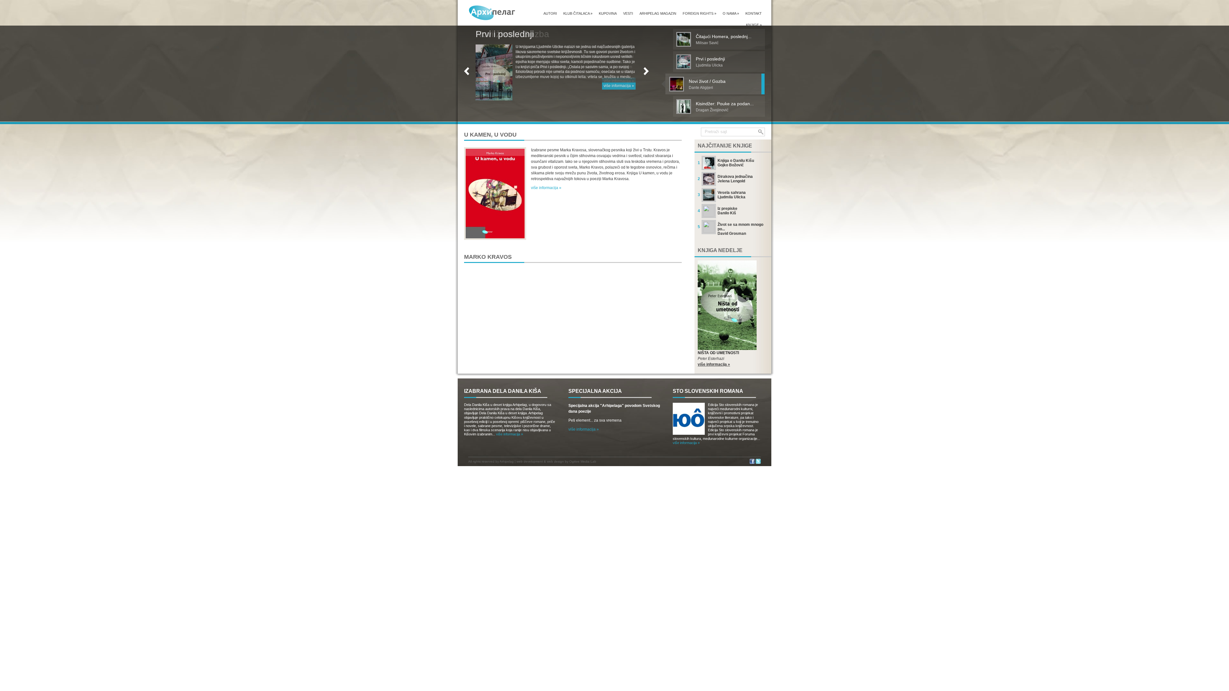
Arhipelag (507, 461)
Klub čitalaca (577, 13)
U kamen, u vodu (490, 134)
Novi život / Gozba (512, 34)
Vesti (628, 13)
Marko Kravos (488, 257)
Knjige (754, 25)
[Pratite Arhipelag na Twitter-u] (758, 463)
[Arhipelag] (492, 12)
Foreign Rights (699, 13)
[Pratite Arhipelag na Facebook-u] (752, 463)
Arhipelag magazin (657, 13)
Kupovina (608, 13)
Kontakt (753, 13)
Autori (550, 13)
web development (530, 461)
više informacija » (619, 81)
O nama (731, 13)
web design (555, 461)
